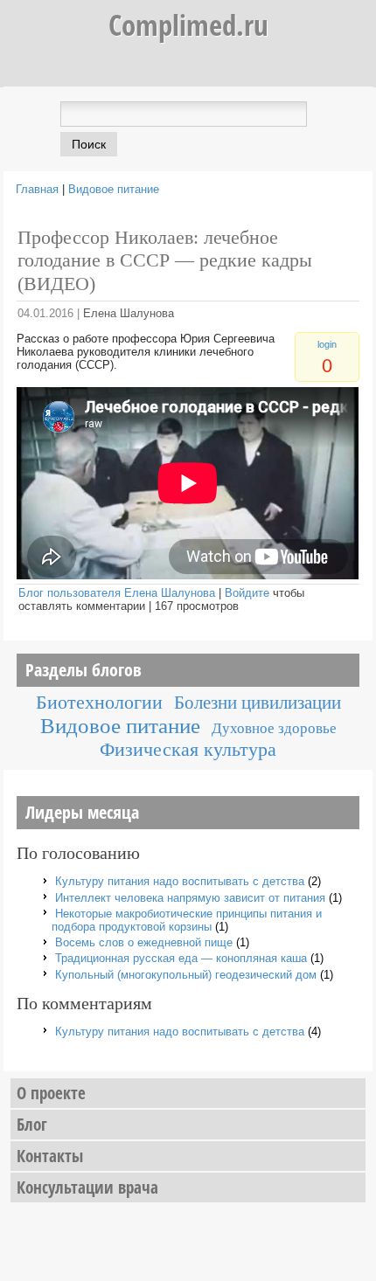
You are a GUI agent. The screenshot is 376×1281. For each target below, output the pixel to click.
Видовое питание (113, 189)
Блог (32, 1124)
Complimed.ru (188, 25)
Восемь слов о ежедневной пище (144, 942)
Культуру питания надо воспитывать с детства (179, 881)
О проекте (51, 1093)
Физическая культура (188, 749)
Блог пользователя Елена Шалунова (116, 592)
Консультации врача (87, 1187)
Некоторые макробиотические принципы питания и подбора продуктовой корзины (187, 920)
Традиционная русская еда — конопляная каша (181, 958)
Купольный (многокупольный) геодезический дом (186, 974)
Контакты (50, 1156)
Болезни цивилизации (257, 702)
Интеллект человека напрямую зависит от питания (190, 897)
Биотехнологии (99, 702)
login (327, 344)
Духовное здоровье (274, 728)
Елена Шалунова (128, 313)
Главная (37, 189)
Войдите (247, 592)
